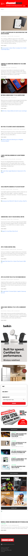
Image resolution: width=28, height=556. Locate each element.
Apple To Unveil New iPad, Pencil (8, 247)
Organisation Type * (6, 397)
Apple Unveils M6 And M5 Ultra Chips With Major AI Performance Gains (18, 452)
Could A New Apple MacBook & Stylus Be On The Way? (13, 186)
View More (3, 477)
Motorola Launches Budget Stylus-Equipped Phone (13, 95)
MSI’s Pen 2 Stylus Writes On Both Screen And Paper (12, 126)
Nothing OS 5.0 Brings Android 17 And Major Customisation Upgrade (19, 459)
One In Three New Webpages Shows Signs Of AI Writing (18, 467)
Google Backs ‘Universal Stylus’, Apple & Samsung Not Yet (13, 308)
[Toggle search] (3, 3)
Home (2, 9)
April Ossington (20, 446)
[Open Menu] (2, 4)
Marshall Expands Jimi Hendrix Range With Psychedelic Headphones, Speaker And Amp (19, 435)
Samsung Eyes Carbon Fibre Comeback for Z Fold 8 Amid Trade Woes (13, 64)
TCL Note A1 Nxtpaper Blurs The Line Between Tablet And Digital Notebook (14, 33)
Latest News (13, 432)
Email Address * (5, 391)
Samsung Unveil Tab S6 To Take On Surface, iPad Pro (12, 217)
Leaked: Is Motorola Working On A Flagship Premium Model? (13, 156)
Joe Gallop (20, 437)
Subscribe (14, 403)
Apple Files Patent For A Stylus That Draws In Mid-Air (13, 277)
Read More (3, 530)
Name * (3, 386)
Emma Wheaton (21, 461)
